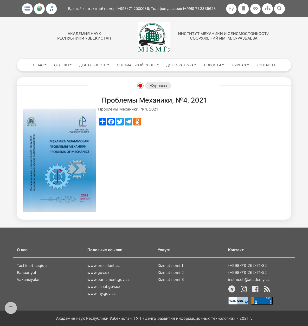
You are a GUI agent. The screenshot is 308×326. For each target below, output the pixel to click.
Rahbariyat (26, 272)
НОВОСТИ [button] (212, 65)
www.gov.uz (98, 272)
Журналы (158, 85)
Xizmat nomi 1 (170, 265)
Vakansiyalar (28, 279)
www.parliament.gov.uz (108, 279)
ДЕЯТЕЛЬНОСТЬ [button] (92, 65)
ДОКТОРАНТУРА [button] (179, 65)
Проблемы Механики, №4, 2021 (128, 109)
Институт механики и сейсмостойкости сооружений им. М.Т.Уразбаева (224, 36)
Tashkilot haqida (32, 265)
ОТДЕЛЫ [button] (61, 65)
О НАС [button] (38, 65)
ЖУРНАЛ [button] (238, 65)
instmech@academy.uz (249, 279)
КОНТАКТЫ (266, 65)
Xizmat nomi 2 (171, 272)
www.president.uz (103, 265)
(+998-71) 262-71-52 (247, 272)
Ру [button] (231, 8)
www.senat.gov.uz (103, 286)
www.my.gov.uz (101, 293)
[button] (255, 8)
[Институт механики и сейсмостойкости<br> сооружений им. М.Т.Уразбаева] (154, 37)
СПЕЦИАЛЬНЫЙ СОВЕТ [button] (136, 65)
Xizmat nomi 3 (171, 279)
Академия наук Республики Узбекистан (84, 36)
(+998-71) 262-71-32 (247, 265)
